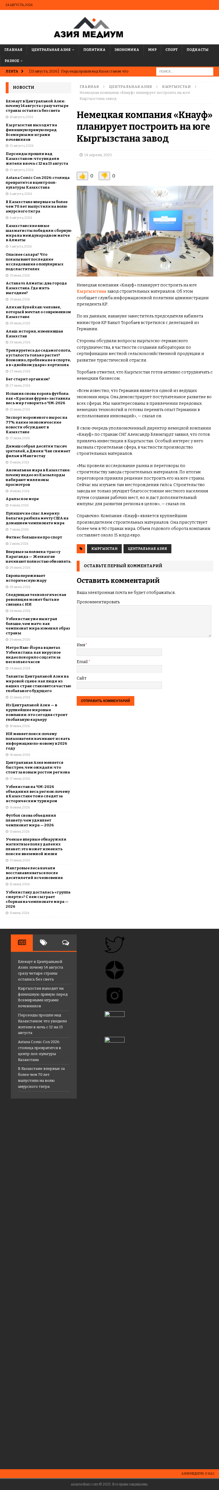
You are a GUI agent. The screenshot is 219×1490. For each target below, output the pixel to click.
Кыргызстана (91, 291)
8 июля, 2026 (19, 505)
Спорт (171, 50)
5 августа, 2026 (21, 246)
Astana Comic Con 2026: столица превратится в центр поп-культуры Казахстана (38, 182)
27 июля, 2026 (20, 371)
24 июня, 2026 (20, 668)
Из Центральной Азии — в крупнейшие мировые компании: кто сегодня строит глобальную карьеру (37, 712)
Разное (12, 61)
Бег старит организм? (28, 379)
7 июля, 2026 (19, 529)
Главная (13, 50)
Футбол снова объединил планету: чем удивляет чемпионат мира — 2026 (31, 820)
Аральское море (22, 499)
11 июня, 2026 (19, 913)
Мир (152, 50)
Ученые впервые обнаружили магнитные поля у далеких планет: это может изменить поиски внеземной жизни (36, 846)
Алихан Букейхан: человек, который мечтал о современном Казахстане (38, 312)
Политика (94, 50)
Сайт (81, 678)
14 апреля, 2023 (98, 155)
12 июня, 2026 (20, 884)
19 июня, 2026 (20, 726)
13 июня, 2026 (20, 860)
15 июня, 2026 (19, 831)
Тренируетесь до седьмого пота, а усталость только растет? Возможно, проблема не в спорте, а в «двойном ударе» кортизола (38, 357)
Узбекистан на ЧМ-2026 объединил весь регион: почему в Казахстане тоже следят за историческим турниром (38, 794)
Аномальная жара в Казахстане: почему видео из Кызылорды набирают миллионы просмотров (38, 477)
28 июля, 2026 (20, 342)
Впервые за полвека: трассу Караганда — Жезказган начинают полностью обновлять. (38, 557)
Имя (81, 645)
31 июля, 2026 (20, 275)
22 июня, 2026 (20, 697)
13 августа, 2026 (21, 146)
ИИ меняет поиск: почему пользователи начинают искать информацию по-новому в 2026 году (38, 741)
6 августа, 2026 (21, 194)
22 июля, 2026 (20, 409)
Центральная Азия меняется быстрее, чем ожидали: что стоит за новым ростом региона (38, 767)
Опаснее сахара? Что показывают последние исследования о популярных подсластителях (35, 261)
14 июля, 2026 (19, 491)
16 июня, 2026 (20, 807)
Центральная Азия (51, 50)
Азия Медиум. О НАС (198, 1473)
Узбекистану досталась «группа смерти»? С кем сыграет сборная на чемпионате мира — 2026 (38, 899)
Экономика (126, 50)
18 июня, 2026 (20, 755)
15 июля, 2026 (19, 462)
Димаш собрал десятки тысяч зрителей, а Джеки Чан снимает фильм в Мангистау (38, 451)
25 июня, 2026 (20, 639)
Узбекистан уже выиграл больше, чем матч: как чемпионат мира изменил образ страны (38, 626)
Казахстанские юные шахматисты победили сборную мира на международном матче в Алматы (38, 233)
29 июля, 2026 (20, 323)
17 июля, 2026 (20, 438)
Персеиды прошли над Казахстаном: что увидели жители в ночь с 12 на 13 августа (37, 159)
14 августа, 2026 (21, 117)
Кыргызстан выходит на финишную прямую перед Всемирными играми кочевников (31, 132)
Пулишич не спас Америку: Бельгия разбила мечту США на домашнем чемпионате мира (37, 518)
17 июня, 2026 (20, 779)
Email (82, 661)
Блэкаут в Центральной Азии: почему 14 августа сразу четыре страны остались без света (37, 106)
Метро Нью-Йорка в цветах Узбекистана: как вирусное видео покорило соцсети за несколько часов (33, 654)
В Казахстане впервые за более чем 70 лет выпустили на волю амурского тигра (37, 207)
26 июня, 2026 (20, 611)
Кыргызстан (104, 549)
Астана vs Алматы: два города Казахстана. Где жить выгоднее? (36, 288)
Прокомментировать (98, 602)
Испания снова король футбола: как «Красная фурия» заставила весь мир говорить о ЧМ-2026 (38, 398)
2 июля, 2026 (19, 544)
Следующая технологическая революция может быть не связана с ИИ (36, 599)
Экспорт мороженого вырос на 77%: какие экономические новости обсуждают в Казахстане (36, 424)
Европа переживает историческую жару (26, 578)
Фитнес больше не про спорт (34, 537)
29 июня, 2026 (20, 567)
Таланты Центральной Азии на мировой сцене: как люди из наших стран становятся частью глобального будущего (38, 683)
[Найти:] (184, 71)
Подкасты (197, 50)
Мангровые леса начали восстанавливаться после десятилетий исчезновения (34, 873)
